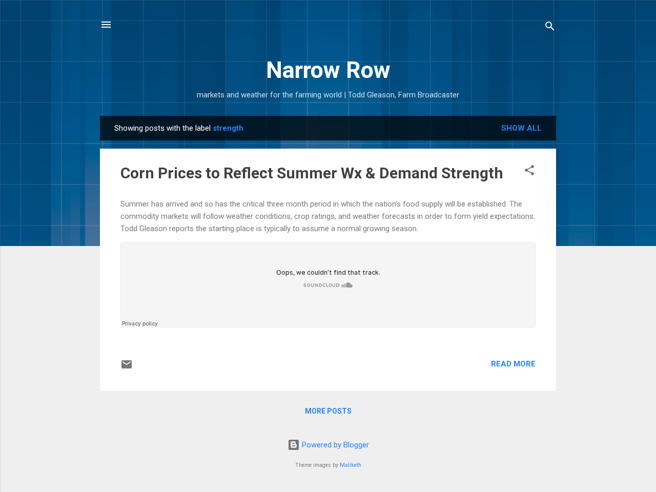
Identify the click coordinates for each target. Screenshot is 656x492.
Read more (513, 363)
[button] (529, 172)
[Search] (550, 28)
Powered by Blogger (334, 444)
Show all (521, 128)
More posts (328, 411)
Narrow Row (328, 70)
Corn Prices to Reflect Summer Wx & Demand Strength (311, 173)
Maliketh (350, 465)
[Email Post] (126, 368)
